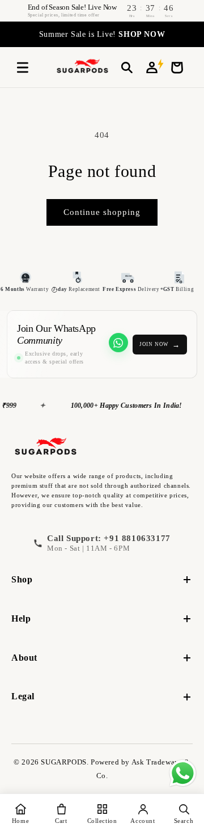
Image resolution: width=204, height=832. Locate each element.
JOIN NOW (159, 344)
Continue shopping (102, 212)
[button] (22, 67)
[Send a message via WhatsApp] (182, 773)
